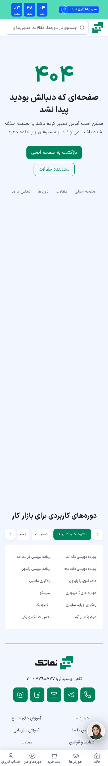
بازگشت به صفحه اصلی (54, 152)
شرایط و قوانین (81, 742)
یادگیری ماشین (39, 581)
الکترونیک (43, 605)
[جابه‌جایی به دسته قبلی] (97, 534)
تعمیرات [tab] (41, 534)
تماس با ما (21, 191)
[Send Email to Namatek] (54, 694)
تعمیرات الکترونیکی (36, 617)
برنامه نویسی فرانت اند (33, 557)
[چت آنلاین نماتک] (96, 731)
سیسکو (45, 593)
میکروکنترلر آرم (85, 617)
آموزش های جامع (26, 718)
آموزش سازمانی (26, 730)
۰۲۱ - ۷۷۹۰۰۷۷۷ (40, 679)
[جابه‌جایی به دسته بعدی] (10, 534)
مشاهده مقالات (54, 169)
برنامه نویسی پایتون (36, 569)
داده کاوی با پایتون (82, 581)
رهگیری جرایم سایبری (81, 605)
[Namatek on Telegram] (71, 694)
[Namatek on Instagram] (20, 694)
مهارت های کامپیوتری (81, 593)
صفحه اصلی (85, 191)
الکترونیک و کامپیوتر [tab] (72, 534)
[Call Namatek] (87, 694)
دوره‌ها (43, 191)
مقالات (62, 191)
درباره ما (82, 718)
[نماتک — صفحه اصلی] (97, 27)
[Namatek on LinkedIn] (37, 694)
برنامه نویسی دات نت (80, 569)
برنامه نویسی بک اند (81, 557)
